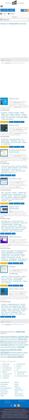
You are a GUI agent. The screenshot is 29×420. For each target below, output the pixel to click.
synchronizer (18, 227)
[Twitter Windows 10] (15, 405)
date (24, 63)
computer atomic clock (7, 254)
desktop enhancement (13, 304)
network (24, 166)
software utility (17, 224)
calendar (10, 200)
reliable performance (13, 167)
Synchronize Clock (10, 117)
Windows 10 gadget (14, 112)
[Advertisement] (14, 41)
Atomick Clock (4, 139)
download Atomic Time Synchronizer (10, 222)
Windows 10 (9, 278)
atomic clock (17, 196)
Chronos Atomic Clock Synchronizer (17, 151)
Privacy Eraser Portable (22, 376)
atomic (10, 172)
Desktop (16, 384)
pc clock (3, 252)
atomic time (24, 336)
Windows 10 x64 (6, 364)
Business (17, 382)
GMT (20, 141)
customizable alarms (6, 194)
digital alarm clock (10, 252)
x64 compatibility (17, 279)
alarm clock (8, 192)
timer (2, 192)
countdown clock (22, 192)
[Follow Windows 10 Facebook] (22, 10)
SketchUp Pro (6, 377)
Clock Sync (18, 114)
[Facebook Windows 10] (11, 405)
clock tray (11, 314)
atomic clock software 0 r (10, 347)
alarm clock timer (15, 255)
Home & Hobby (3, 390)
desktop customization (14, 276)
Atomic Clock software (7, 119)
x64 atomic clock (6, 344)
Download (16, 122)
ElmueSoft (8, 282)
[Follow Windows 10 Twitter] (24, 10)
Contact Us (7, 402)
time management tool (20, 251)
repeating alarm (13, 259)
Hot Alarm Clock (15, 178)
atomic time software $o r (19, 342)
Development (3, 386)
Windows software (20, 171)
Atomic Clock (14, 98)
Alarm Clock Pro (15, 237)
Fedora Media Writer (7, 368)
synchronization (5, 141)
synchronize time (13, 226)
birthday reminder (17, 194)
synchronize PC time (6, 281)
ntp (2, 167)
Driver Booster (5, 366)
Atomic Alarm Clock (16, 289)
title (12, 63)
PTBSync (12, 266)
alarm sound (20, 252)
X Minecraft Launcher (22, 372)
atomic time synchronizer (10, 341)
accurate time (4, 231)
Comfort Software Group (17, 199)
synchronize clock (9, 227)
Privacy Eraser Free (7, 374)
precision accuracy (5, 166)
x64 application (22, 260)
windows (14, 192)
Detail (11, 122)
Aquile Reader (6, 376)
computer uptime (5, 255)
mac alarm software (19, 254)
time (23, 141)
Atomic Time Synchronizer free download (14, 228)
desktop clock (16, 309)
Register (12, 14)
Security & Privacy (4, 392)
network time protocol (17, 221)
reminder (10, 196)
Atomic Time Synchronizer (14, 208)
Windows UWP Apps (19, 395)
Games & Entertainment (5, 388)
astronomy (14, 169)
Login (4, 14)
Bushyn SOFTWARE (16, 142)
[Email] (18, 405)
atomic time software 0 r (6, 342)
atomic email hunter (12, 354)
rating (20, 63)
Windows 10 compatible (19, 197)
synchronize (4, 172)
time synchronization (14, 116)
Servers (16, 392)
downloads (15, 63)
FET (17, 370)
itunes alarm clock (22, 259)
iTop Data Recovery (6, 370)
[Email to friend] (27, 10)
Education (17, 386)
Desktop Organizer (18, 278)
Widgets (2, 395)
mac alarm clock (11, 257)
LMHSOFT (22, 229)
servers (12, 171)
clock (13, 166)
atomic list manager (23, 341)
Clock (7, 114)
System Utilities (3, 393)
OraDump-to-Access (20, 364)
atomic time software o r (16, 352)
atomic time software (15, 356)
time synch (18, 166)
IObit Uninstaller (20, 374)
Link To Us (7, 401)
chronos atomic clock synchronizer (9, 339)
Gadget (12, 114)
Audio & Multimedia (4, 382)
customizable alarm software (9, 260)
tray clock (7, 312)
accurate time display (21, 117)
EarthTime (4, 372)
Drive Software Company (14, 310)
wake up (9, 309)
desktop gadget (5, 142)
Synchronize (4, 112)
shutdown (3, 304)
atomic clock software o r (9, 336)
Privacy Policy (21, 401)
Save (22, 122)
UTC (22, 139)
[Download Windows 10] (14, 2)
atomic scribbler (23, 345)
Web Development (19, 393)
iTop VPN (18, 368)
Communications (4, 384)
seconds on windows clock (19, 307)
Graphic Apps (18, 388)
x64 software (13, 141)
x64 (14, 172)
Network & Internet (19, 390)
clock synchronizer (5, 221)
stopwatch (4, 200)
